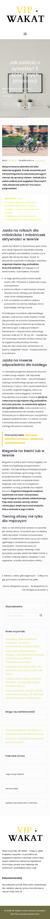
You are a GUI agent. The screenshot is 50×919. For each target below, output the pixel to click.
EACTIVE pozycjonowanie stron (25, 914)
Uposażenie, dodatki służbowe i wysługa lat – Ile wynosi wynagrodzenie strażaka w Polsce (22, 642)
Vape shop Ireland (14, 774)
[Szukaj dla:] (25, 615)
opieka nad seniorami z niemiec (21, 802)
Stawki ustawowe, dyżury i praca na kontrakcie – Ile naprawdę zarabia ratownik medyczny (23, 682)
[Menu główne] (25, 34)
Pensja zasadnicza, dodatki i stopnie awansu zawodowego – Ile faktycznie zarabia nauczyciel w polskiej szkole (24, 694)
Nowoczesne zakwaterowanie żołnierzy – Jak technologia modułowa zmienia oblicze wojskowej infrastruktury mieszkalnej (24, 656)
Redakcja (12, 160)
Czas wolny (40, 160)
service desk (11, 788)
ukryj (20, 198)
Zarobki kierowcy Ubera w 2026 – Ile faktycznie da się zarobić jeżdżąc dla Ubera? (23, 670)
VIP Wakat (16, 910)
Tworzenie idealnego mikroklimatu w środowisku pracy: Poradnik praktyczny (24, 732)
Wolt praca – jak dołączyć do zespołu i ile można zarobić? (25, 740)
